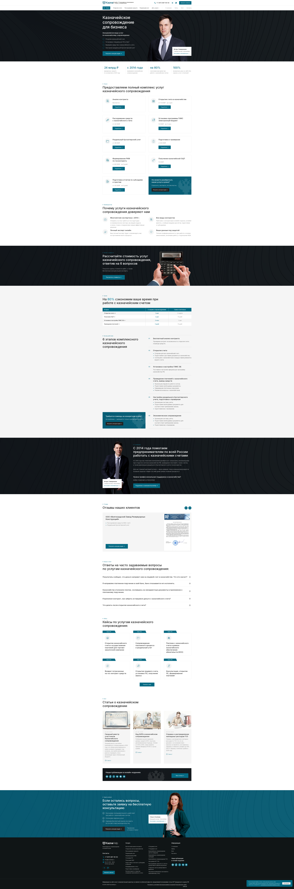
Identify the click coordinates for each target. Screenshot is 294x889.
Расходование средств (131, 8)
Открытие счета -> (110, 313)
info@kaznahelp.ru (109, 859)
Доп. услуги (155, 8)
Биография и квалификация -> (181, 53)
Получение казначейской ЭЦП (171, 159)
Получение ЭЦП (130, 860)
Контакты (189, 8)
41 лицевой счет (153, 846)
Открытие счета (117, 8)
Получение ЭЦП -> (109, 317)
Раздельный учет (144, 8)
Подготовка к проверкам (169, 140)
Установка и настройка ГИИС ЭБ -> (114, 320)
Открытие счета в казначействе (172, 99)
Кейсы (176, 8)
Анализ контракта (120, 99)
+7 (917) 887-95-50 (162, 3)
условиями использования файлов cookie (270, 884)
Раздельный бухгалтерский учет (127, 140)
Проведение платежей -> (112, 324)
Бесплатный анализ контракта (134, 846)
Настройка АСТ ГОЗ (154, 861)
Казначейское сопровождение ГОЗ (158, 859)
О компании (168, 8)
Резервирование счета (132, 866)
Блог (182, 8)
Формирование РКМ (131, 855)
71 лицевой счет (153, 848)
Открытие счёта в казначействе (134, 848)
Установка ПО (129, 858)
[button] (185, 3)
